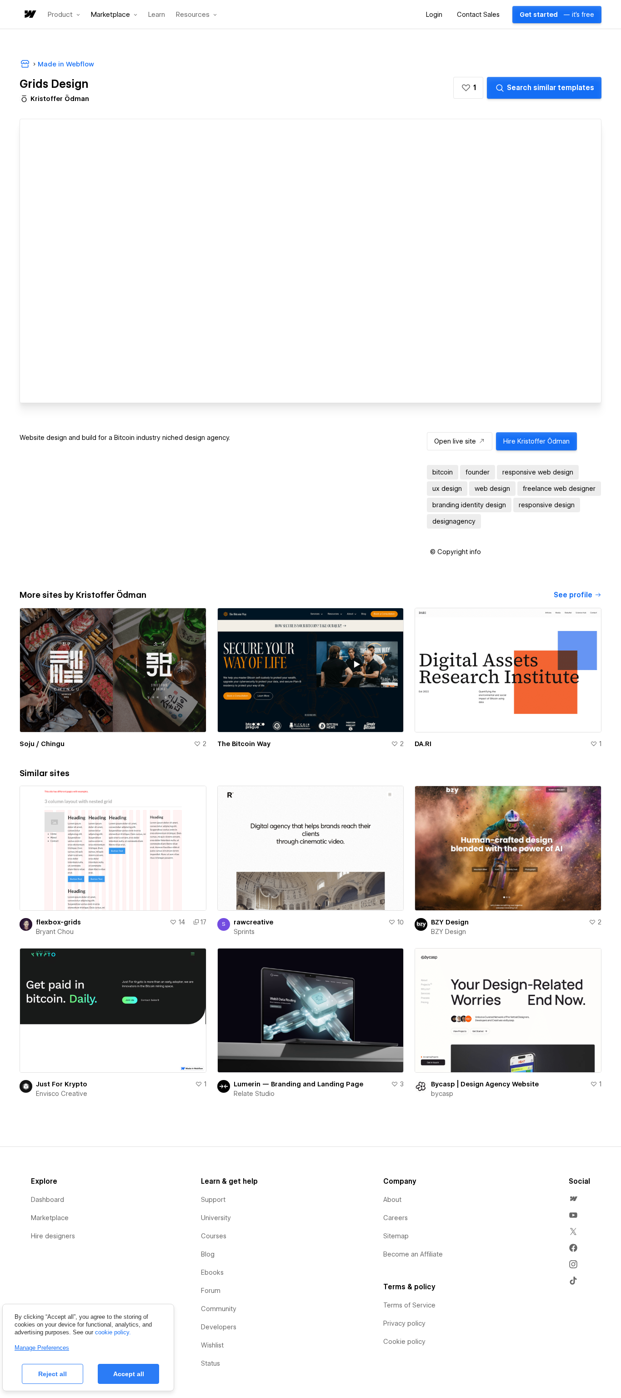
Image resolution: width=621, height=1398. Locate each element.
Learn (156, 15)
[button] (63, 14)
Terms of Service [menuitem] (409, 1305)
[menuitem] (573, 1198)
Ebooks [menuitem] (212, 1272)
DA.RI (423, 743)
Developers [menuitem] (218, 1327)
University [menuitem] (216, 1217)
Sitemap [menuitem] (396, 1236)
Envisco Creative (61, 1093)
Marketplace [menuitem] (50, 1217)
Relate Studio (254, 1093)
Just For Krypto (61, 1084)
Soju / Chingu (42, 743)
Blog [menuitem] (208, 1254)
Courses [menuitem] (213, 1236)
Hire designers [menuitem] (53, 1236)
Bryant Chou (55, 931)
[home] (29, 15)
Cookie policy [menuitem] (404, 1341)
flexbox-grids (58, 922)
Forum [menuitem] (210, 1290)
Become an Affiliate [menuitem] (413, 1254)
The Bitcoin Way (243, 743)
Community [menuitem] (218, 1308)
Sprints (244, 931)
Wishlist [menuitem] (212, 1345)
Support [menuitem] (213, 1199)
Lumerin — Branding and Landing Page (298, 1084)
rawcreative (253, 922)
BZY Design (450, 922)
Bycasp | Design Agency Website (485, 1084)
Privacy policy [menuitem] (404, 1323)
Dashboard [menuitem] (47, 1199)
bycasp (442, 1093)
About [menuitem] (392, 1199)
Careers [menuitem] (395, 1217)
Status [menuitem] (210, 1363)
